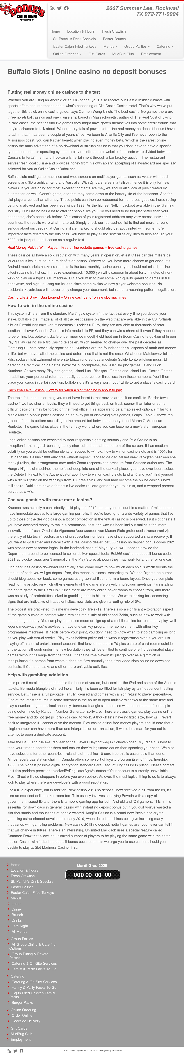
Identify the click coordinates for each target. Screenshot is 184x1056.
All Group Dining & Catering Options (32, 946)
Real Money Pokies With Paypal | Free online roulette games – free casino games (72, 247)
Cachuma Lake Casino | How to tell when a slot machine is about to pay (65, 389)
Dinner (17, 909)
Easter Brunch (114, 38)
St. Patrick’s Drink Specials (74, 38)
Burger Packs (22, 1002)
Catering (164, 46)
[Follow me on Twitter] (60, 8)
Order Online (22, 1015)
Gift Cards (97, 53)
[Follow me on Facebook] (67, 8)
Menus (109, 46)
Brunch (17, 914)
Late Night (20, 925)
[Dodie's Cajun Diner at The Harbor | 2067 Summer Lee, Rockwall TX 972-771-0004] (21, 12)
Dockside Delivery (26, 1020)
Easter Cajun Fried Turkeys (74, 46)
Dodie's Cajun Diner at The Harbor (84, 1050)
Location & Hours (81, 31)
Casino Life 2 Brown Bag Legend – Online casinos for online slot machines (67, 297)
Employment (151, 53)
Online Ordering (66, 53)
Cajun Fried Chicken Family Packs (32, 994)
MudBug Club (123, 53)
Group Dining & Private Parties (28, 955)
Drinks (17, 920)
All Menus (19, 931)
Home (55, 31)
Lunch (16, 903)
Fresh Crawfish (114, 31)
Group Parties (136, 46)
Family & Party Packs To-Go (34, 968)
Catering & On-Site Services (34, 963)
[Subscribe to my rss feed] (53, 8)
